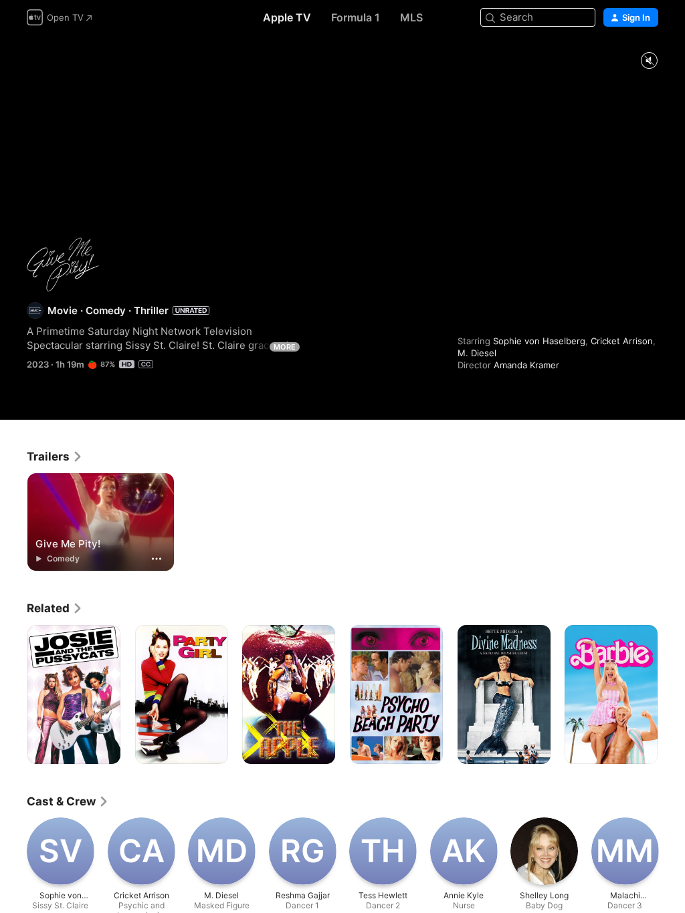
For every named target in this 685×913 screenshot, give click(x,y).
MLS (411, 17)
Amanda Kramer (526, 365)
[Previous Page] (13, 694)
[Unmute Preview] (649, 61)
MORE (285, 347)
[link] (55, 456)
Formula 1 (355, 17)
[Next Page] (671, 694)
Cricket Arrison (622, 341)
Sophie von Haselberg (539, 341)
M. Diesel (477, 353)
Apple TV (287, 17)
